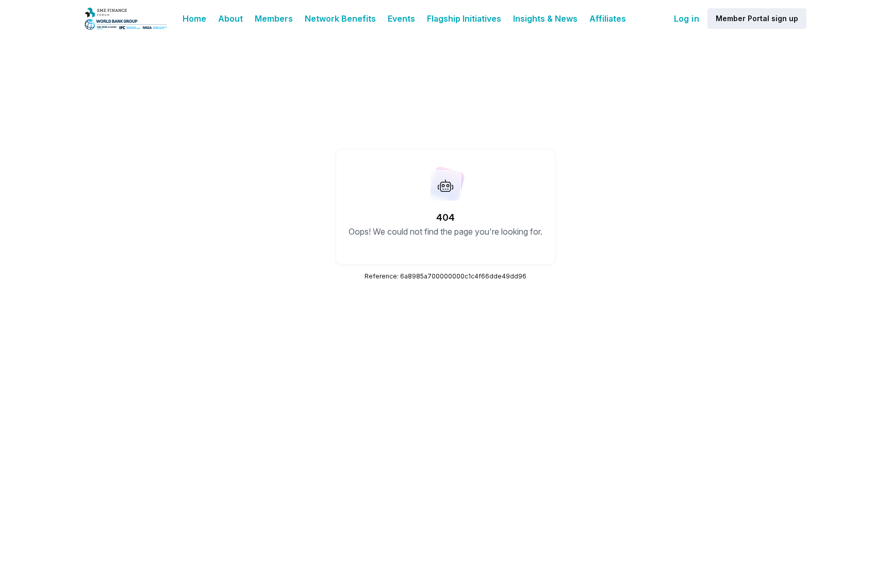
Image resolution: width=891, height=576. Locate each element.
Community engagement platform (691, 544)
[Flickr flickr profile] (676, 464)
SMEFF (400, 490)
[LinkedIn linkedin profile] (655, 464)
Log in (686, 18)
